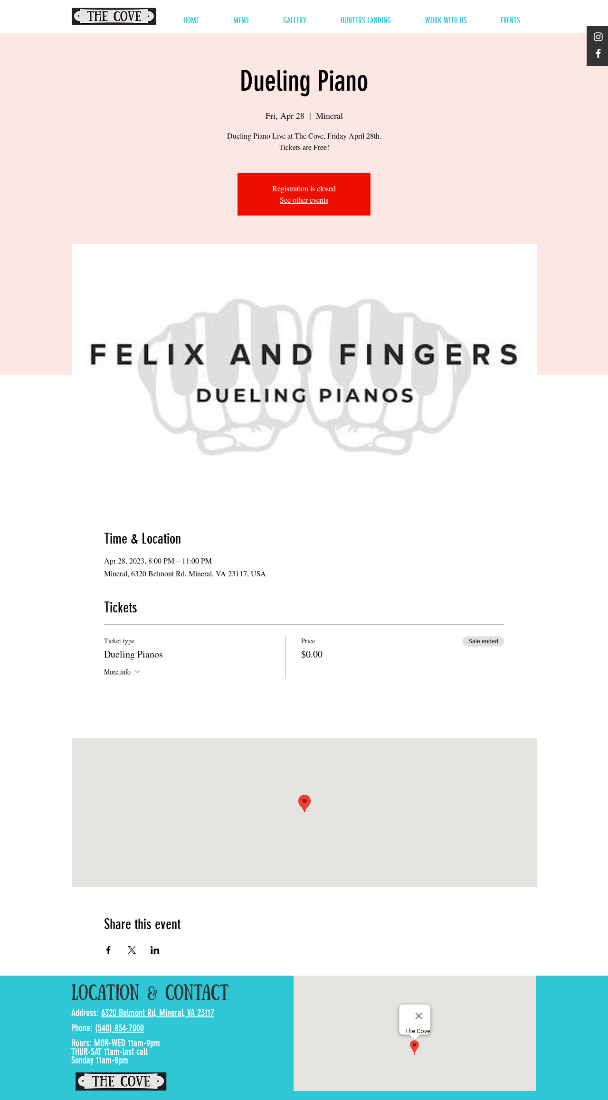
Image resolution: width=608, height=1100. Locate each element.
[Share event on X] (131, 950)
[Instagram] (598, 37)
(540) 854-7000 (119, 1028)
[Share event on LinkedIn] (155, 950)
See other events (304, 200)
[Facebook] (598, 53)
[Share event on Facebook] (108, 950)
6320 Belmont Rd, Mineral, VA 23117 (157, 1012)
